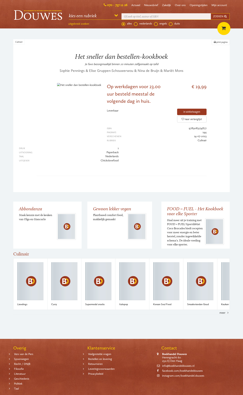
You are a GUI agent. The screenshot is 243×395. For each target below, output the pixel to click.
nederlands (145, 23)
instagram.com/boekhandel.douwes (183, 375)
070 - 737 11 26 (117, 5)
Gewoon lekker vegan (112, 208)
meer (222, 312)
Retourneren (95, 364)
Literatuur (20, 373)
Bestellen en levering (100, 359)
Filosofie (19, 369)
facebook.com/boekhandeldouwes (182, 370)
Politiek (18, 383)
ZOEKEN (218, 16)
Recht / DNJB (22, 364)
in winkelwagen (191, 111)
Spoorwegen (21, 359)
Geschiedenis (21, 378)
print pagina (222, 42)
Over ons (180, 5)
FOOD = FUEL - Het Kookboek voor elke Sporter (195, 211)
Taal (16, 388)
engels (163, 23)
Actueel (135, 5)
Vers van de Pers (23, 354)
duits (177, 23)
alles (129, 23)
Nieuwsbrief (151, 5)
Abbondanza (30, 208)
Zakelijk (166, 5)
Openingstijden (198, 5)
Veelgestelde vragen (99, 354)
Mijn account (219, 5)
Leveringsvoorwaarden (101, 369)
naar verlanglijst (193, 119)
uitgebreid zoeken (78, 23)
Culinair (19, 42)
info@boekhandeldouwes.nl (178, 366)
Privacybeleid (95, 373)
